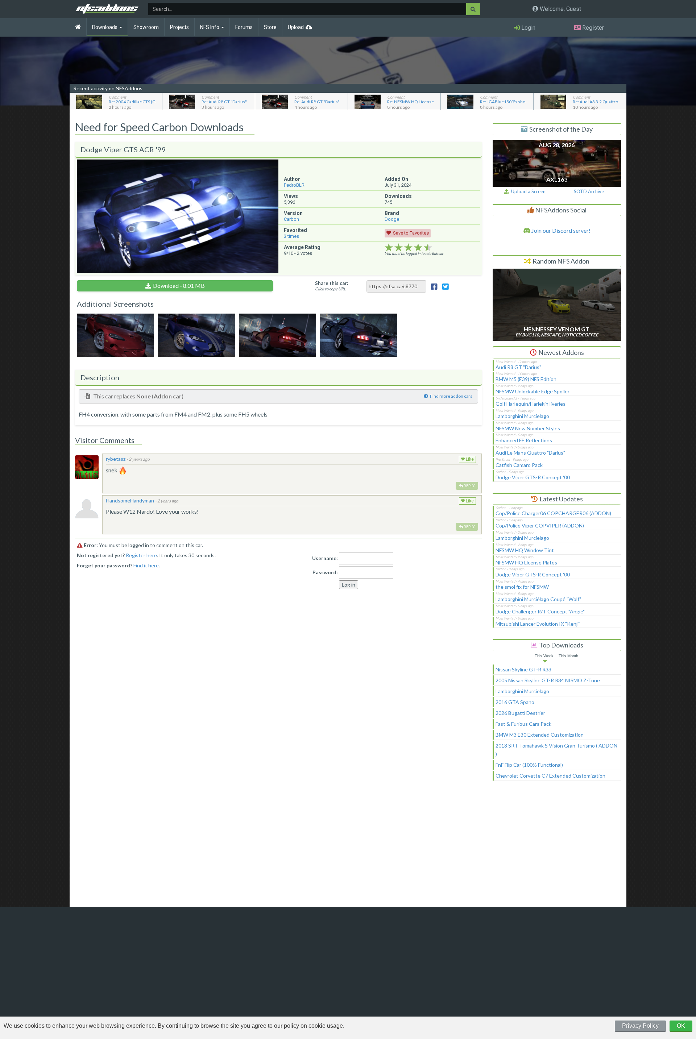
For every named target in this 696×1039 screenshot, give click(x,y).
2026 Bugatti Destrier (520, 713)
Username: (325, 558)
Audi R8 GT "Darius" (518, 367)
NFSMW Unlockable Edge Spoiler (532, 391)
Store (270, 27)
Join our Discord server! (560, 230)
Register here (141, 555)
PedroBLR (294, 185)
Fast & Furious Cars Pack (523, 724)
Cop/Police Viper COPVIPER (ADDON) (540, 525)
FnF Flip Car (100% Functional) (529, 765)
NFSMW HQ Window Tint (525, 550)
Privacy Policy (640, 1026)
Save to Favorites (411, 233)
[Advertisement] (557, 847)
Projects (179, 27)
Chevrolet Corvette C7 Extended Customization (550, 776)
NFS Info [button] (210, 27)
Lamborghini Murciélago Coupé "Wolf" (538, 599)
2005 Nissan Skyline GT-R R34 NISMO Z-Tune (548, 680)
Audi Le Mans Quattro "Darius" (530, 453)
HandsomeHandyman (130, 500)
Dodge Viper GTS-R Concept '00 (533, 477)
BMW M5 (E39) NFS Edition (526, 379)
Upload (296, 27)
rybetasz (115, 459)
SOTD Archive (589, 191)
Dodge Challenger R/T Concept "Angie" (540, 611)
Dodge (392, 219)
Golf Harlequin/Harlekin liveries (531, 404)
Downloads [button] (105, 27)
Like (469, 459)
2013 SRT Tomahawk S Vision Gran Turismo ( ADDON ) (556, 749)
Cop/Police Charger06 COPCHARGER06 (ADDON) (553, 513)
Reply (469, 485)
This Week (544, 656)
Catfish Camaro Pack (519, 465)
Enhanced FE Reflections (524, 440)
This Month (568, 656)
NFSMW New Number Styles (528, 428)
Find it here (146, 565)
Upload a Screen (527, 191)
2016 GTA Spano (515, 702)
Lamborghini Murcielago (522, 416)
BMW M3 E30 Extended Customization (540, 735)
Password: (325, 572)
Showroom (146, 27)
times (291, 236)
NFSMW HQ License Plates (526, 562)
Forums (244, 27)
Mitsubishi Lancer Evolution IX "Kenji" (538, 624)
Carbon (291, 219)
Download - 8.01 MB (179, 285)
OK (681, 1026)
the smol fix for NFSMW (522, 587)
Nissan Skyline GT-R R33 (523, 669)
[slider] (408, 247)
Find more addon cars (451, 396)
